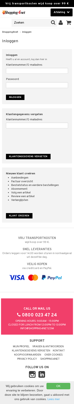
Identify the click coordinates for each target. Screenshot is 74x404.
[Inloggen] (61, 23)
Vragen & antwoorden (48, 346)
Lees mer (53, 399)
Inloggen (26, 32)
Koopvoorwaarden (27, 355)
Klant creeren (19, 215)
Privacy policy (27, 359)
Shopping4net (10, 32)
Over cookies (53, 355)
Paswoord (12, 79)
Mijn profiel (21, 346)
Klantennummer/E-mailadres (24, 65)
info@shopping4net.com (37, 328)
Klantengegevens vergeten (31, 350)
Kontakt (59, 350)
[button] (69, 23)
